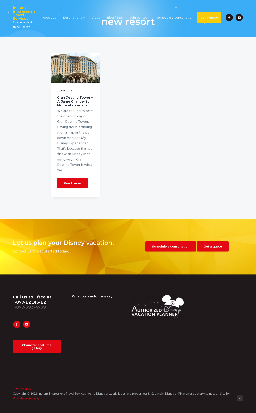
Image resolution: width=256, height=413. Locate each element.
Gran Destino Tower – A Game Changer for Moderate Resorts (75, 101)
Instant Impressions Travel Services (24, 13)
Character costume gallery (38, 346)
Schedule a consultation (170, 246)
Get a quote (213, 246)
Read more (72, 183)
